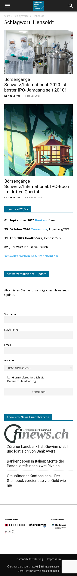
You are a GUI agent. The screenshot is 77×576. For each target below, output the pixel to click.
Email (7, 345)
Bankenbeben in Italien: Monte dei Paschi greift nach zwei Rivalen (35, 463)
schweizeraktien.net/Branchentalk (31, 256)
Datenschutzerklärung (29, 559)
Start (7, 16)
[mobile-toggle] (7, 5)
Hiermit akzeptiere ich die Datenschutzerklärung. (25, 379)
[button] (71, 5)
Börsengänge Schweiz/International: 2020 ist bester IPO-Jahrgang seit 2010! (35, 85)
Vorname (10, 314)
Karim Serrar (12, 95)
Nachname (11, 329)
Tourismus (39, 229)
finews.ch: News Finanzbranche (28, 417)
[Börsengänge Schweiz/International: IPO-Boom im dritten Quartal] (38, 140)
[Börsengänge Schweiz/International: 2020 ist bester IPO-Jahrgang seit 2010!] (38, 52)
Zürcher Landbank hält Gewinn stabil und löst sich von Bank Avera (37, 448)
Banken (41, 220)
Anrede (9, 360)
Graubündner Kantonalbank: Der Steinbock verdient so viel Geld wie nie (36, 480)
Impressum (54, 559)
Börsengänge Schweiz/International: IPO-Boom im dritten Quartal (37, 186)
